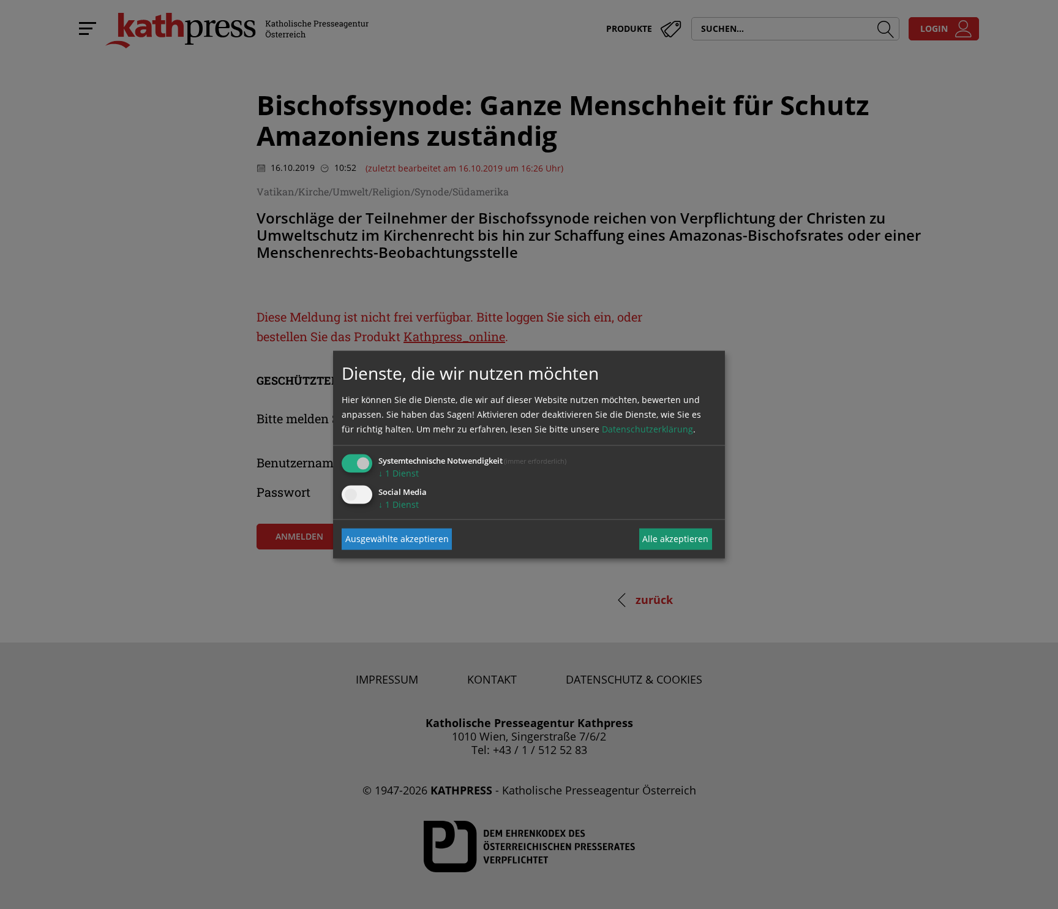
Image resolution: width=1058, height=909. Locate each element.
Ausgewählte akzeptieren (397, 539)
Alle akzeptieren (675, 539)
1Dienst (398, 472)
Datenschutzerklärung (647, 428)
